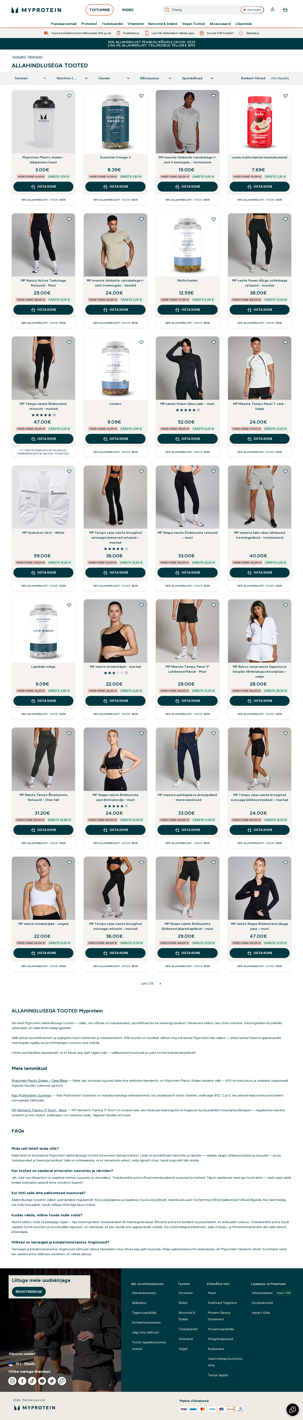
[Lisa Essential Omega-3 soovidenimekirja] (141, 96)
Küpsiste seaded (22, 1353)
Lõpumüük (244, 23)
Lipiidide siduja (43, 666)
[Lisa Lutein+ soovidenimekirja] (141, 342)
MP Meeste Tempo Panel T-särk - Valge (259, 406)
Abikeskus (139, 1302)
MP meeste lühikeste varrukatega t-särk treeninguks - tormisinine (187, 160)
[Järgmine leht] (160, 984)
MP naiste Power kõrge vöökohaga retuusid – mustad (259, 283)
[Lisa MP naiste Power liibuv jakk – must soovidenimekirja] (213, 342)
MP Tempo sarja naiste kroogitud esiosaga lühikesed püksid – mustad (259, 797)
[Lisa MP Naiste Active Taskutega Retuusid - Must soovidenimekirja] (69, 219)
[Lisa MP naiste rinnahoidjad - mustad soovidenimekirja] (141, 605)
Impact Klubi (261, 1312)
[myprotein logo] (36, 10)
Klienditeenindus (144, 1293)
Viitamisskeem (271, 1293)
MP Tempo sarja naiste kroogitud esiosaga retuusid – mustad (115, 926)
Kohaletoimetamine (146, 1322)
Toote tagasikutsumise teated (149, 1345)
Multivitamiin (187, 280)
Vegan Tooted (193, 23)
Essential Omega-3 (115, 157)
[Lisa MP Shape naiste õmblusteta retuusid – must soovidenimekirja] (213, 471)
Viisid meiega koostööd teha (225, 1362)
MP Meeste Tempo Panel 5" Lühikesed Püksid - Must (187, 669)
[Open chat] (62, 1381)
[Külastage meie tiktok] (32, 1381)
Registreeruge (29, 1291)
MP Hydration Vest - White (43, 532)
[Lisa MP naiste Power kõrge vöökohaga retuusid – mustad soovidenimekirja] (285, 219)
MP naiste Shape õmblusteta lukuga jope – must (259, 926)
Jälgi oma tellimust (145, 1332)
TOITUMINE (99, 10)
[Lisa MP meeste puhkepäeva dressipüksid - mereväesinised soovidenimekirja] (213, 733)
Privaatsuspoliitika (221, 1329)
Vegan (183, 1349)
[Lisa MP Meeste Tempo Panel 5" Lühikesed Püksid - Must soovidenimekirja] (213, 605)
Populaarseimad (63, 23)
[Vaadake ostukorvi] (285, 10)
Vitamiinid (135, 23)
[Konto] (273, 10)
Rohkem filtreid (253, 78)
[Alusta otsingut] (167, 10)
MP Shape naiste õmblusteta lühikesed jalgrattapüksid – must (187, 926)
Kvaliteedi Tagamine (222, 1302)
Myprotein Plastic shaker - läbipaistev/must (43, 160)
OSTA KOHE (46, 186)
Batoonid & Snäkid (162, 23)
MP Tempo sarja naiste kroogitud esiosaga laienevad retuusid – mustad (115, 537)
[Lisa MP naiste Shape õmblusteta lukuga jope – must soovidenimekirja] (285, 862)
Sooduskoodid (262, 1302)
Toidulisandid (112, 23)
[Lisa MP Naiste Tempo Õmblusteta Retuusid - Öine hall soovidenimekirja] (69, 733)
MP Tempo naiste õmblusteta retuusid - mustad (43, 406)
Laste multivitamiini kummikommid (259, 157)
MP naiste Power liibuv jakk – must (187, 404)
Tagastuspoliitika (144, 1312)
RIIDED (128, 10)
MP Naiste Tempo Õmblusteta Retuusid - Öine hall (43, 797)
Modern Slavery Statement (219, 1316)
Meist (212, 1293)
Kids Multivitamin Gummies (31, 1095)
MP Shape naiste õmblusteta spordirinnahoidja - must (115, 797)
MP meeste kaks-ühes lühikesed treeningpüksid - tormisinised (259, 535)
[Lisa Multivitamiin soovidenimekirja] (213, 219)
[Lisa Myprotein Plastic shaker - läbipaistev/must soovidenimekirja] (69, 96)
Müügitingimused (220, 1339)
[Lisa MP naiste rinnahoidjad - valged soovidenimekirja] (69, 862)
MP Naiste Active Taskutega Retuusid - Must (43, 283)
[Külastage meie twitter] (52, 1381)
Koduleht (19, 57)
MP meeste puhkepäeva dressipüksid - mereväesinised (187, 797)
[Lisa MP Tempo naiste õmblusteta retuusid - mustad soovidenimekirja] (69, 342)
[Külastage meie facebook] (22, 1381)
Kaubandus (216, 1349)
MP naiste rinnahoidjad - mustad (115, 666)
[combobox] (213, 10)
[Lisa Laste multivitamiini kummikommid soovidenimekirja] (285, 96)
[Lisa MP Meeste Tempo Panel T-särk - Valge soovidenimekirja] (285, 342)
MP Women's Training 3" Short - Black (39, 1110)
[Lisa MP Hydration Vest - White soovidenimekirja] (69, 471)
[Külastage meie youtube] (42, 1381)
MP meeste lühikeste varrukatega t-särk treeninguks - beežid (115, 283)
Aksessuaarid (220, 23)
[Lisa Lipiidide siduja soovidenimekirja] (69, 605)
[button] (293, 1410)
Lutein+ (115, 404)
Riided (183, 1302)
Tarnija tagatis (218, 1375)
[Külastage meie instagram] (12, 1381)
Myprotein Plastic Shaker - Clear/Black (40, 1080)
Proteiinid (89, 23)
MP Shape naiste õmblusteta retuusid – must (187, 535)
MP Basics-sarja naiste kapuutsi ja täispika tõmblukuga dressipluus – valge (260, 671)
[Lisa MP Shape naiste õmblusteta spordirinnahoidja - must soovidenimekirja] (141, 733)
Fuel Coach (254, 9)
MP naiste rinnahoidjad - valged (43, 923)
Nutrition (35, 57)
